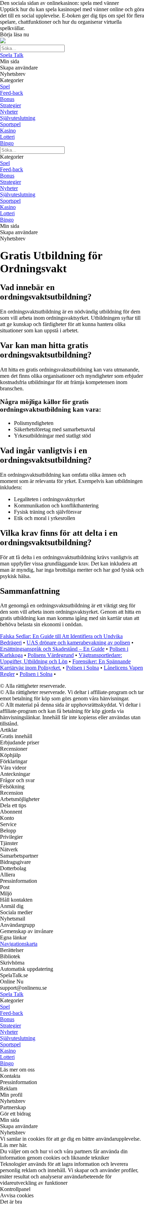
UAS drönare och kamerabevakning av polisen (78, 642)
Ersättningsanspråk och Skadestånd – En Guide (52, 649)
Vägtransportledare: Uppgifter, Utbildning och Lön (61, 658)
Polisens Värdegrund (51, 655)
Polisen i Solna (82, 668)
